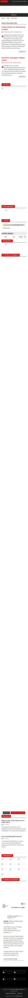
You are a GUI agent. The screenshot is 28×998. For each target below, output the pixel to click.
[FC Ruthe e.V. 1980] (5, 906)
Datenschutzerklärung (10, 993)
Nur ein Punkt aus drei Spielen (19, 1)
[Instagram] (15, 4)
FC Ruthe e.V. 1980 (12, 916)
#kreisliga (14, 959)
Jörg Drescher (18, 32)
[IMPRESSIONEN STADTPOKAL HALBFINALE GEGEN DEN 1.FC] (8, 536)
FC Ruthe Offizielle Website (17, 989)
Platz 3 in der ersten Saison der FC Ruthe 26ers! (13, 821)
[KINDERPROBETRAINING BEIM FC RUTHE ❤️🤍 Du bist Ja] (8, 725)
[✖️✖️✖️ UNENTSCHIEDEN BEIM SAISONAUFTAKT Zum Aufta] (8, 439)
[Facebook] (13, 4)
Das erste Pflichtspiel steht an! (12, 836)
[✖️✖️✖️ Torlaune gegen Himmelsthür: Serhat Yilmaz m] (20, 757)
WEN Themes (19, 996)
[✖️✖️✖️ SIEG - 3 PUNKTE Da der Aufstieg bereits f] (20, 614)
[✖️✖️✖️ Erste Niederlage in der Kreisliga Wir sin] (20, 296)
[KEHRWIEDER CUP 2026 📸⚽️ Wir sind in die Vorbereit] (20, 520)
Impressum (19, 993)
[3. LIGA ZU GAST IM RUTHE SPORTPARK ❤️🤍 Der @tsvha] (20, 448)
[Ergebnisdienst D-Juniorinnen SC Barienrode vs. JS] (8, 645)
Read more (22, 51)
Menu (15, 15)
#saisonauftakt (8, 959)
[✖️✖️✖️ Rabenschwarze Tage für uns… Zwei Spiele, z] (8, 334)
